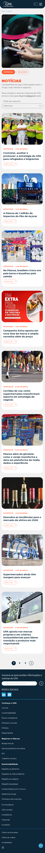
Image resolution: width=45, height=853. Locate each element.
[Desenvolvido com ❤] (22, 847)
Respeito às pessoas (10, 784)
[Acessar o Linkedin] (4, 695)
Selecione (8, 106)
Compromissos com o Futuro (14, 789)
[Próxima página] (31, 663)
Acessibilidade (7, 842)
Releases (22, 72)
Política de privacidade (10, 832)
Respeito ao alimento (10, 769)
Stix (3, 754)
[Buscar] (36, 4)
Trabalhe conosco (9, 759)
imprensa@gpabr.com (30, 96)
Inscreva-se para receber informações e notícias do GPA (22, 677)
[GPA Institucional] (8, 4)
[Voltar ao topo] (41, 846)
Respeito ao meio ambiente (13, 774)
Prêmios (5, 728)
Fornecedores (7, 805)
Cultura (5, 708)
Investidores (7, 815)
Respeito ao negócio (10, 779)
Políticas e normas (9, 723)
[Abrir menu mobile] (40, 4)
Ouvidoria (6, 825)
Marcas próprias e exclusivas (13, 748)
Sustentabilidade (9, 713)
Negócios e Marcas (11, 739)
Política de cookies (8, 837)
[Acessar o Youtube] (9, 695)
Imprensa (8, 72)
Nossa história (7, 733)
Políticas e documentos (11, 799)
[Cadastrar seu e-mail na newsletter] (41, 683)
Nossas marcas (8, 743)
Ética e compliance (9, 718)
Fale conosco (7, 810)
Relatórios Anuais (9, 794)
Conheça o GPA (9, 703)
